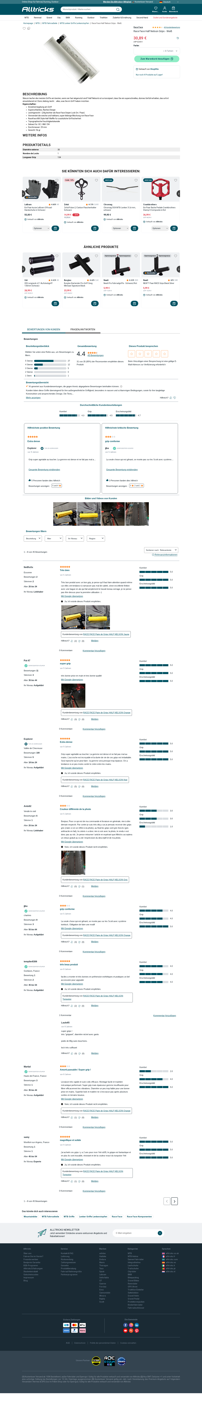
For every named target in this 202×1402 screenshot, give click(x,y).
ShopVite (154, 69)
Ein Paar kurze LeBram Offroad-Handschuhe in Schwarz (38, 208)
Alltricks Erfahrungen (33, 1268)
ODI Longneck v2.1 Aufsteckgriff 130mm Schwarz (38, 284)
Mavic (102, 1262)
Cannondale (104, 1293)
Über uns (27, 1253)
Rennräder (132, 1284)
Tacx (101, 1268)
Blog (25, 1281)
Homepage (28, 23)
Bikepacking (133, 1277)
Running (78, 18)
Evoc (101, 1290)
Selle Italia (104, 1277)
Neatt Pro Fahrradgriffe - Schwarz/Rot (120, 283)
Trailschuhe (133, 1268)
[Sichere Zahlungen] (74, 1328)
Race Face (138, 27)
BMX (68, 18)
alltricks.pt (170, 1268)
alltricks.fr (170, 1256)
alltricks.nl (170, 1271)
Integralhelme (134, 1262)
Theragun (103, 1265)
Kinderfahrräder (135, 1305)
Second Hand (142, 18)
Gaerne (102, 1284)
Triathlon (103, 18)
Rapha (102, 1299)
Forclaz (102, 1287)
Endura (102, 1259)
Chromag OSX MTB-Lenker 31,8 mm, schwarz (120, 208)
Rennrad (37, 18)
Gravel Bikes (133, 1281)
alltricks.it (170, 1265)
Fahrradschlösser (136, 1308)
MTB (27, 18)
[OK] (160, 1233)
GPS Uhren (132, 1287)
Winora (102, 1296)
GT (100, 1281)
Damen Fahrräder (136, 1259)
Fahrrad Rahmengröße (71, 1271)
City (59, 18)
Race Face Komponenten (139, 1216)
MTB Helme (133, 1256)
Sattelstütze (133, 1293)
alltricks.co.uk (172, 1253)
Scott (101, 1302)
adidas (102, 1253)
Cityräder (132, 1271)
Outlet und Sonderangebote (165, 18)
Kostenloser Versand (128, 2)
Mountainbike (30, 1216)
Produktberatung (68, 1268)
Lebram (102, 1274)
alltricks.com (172, 1259)
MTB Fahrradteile (49, 23)
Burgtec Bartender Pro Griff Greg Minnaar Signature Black (78, 284)
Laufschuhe (133, 1265)
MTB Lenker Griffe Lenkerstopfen (74, 23)
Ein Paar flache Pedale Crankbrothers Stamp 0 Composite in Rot (159, 208)
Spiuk (101, 1271)
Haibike (102, 1256)
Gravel (49, 18)
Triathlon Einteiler (136, 1290)
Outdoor (91, 18)
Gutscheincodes (30, 1274)
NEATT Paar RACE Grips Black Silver (158, 283)
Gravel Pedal (133, 1299)
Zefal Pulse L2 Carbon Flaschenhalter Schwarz (80, 208)
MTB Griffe (69, 1216)
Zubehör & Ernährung (122, 18)
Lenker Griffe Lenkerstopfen (93, 1216)
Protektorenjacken (136, 1302)
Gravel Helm (133, 1296)
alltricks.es (171, 1262)
